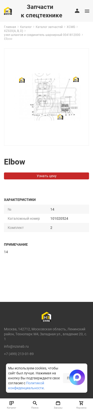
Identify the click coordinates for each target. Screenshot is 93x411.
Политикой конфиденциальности (26, 385)
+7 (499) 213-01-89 (19, 353)
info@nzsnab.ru (16, 346)
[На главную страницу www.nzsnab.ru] (8, 11)
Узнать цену (47, 175)
